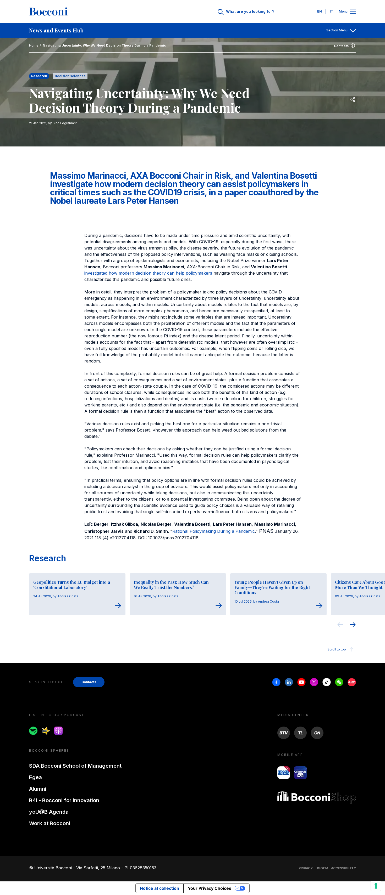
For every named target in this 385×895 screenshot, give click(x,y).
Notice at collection (159, 888)
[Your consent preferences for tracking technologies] (376, 886)
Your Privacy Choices (209, 888)
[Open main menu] (353, 11)
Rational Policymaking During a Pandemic (213, 531)
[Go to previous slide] (340, 625)
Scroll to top (336, 649)
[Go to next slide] (353, 625)
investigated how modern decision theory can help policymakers (148, 273)
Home (33, 45)
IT (331, 11)
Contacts (341, 46)
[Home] (48, 11)
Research (47, 558)
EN (319, 11)
